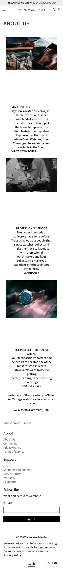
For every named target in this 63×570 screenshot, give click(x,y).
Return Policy (12, 473)
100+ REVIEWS (31, 386)
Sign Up (31, 519)
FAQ (5, 465)
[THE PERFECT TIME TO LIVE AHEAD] (31, 299)
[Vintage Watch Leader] (31, 10)
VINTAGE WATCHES (23, 151)
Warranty (9, 477)
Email (7, 503)
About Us (9, 439)
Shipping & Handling (16, 469)
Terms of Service (13, 451)
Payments (9, 482)
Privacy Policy (12, 447)
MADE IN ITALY (20, 107)
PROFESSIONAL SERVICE (31, 228)
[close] (59, 3)
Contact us (10, 443)
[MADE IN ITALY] (31, 54)
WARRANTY (31, 272)
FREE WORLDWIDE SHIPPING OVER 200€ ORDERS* (32, 3)
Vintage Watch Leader (35, 537)
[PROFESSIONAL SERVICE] (31, 175)
